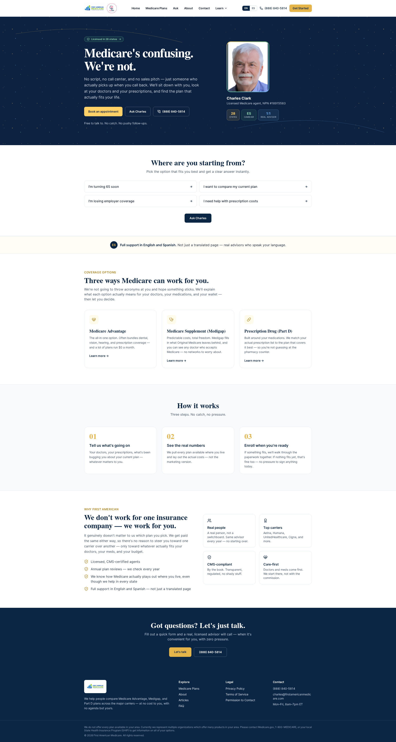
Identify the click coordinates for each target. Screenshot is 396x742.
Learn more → (99, 355)
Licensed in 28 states (106, 39)
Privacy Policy (235, 688)
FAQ (181, 706)
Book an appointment (103, 111)
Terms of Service (237, 694)
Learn (220, 8)
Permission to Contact (240, 700)
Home (136, 8)
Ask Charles (137, 111)
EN (246, 8)
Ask (175, 8)
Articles (184, 700)
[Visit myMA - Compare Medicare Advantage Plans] (112, 8)
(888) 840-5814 (276, 8)
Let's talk (180, 652)
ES (253, 8)
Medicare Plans (156, 8)
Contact (204, 8)
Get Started (301, 8)
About (188, 8)
